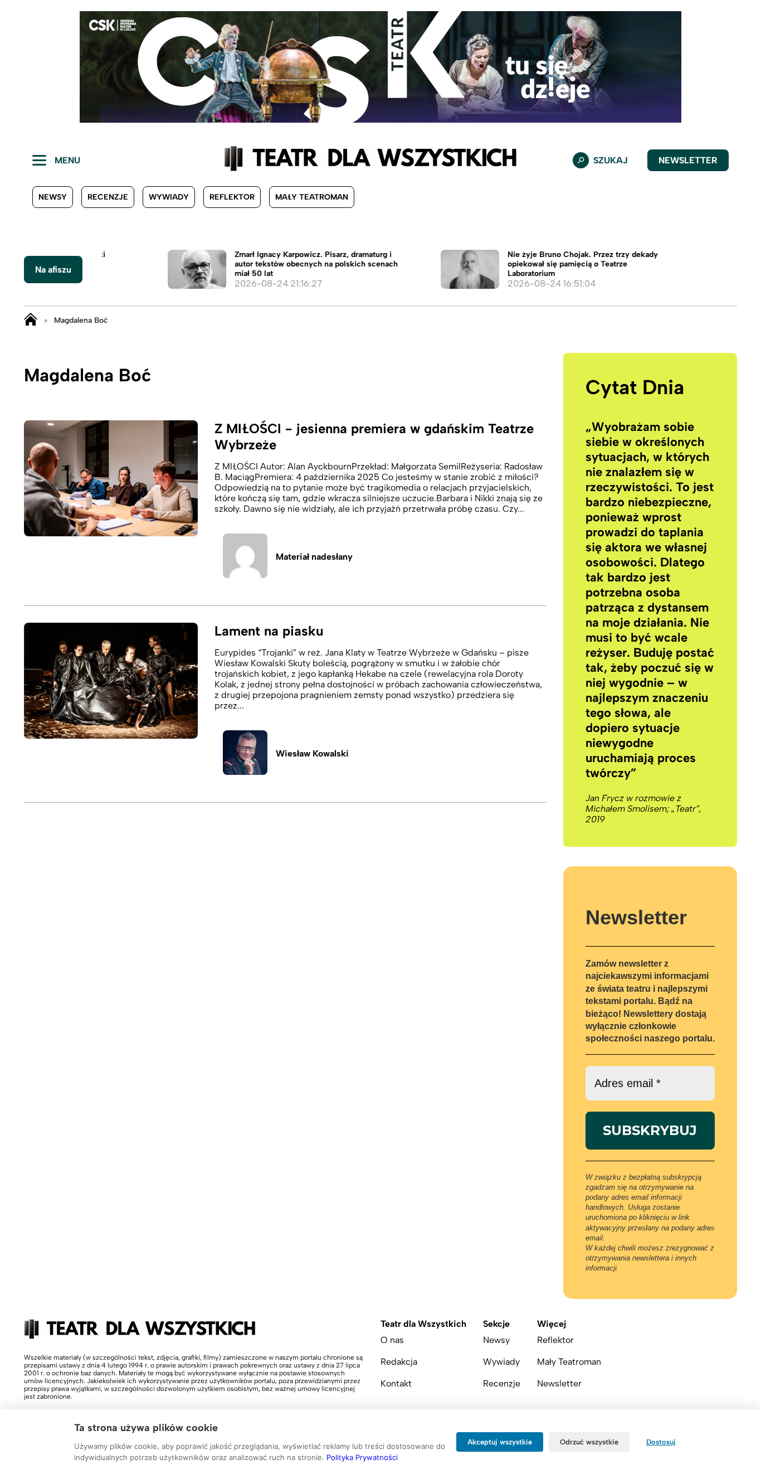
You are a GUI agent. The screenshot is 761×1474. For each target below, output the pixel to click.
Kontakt (396, 1383)
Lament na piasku (268, 631)
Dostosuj (661, 1442)
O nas (392, 1340)
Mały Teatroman (311, 197)
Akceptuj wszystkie (499, 1442)
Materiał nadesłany (314, 556)
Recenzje (107, 197)
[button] (17, 67)
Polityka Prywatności (362, 1457)
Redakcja (398, 1361)
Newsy (52, 197)
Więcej (551, 1323)
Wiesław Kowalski (312, 753)
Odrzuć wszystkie (589, 1442)
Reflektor (232, 197)
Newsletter (688, 160)
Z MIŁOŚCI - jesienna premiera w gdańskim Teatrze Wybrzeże (374, 436)
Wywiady (169, 197)
